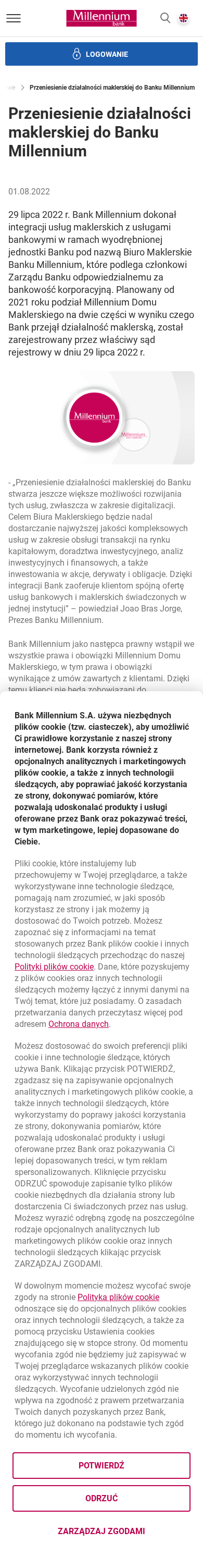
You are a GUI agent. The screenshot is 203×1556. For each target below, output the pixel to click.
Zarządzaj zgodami (124, 1534)
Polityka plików (118, 1297)
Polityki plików (54, 967)
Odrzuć (101, 1498)
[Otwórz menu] (13, 18)
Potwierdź (101, 1466)
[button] (165, 18)
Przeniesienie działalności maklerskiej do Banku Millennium (112, 87)
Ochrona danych (78, 1024)
